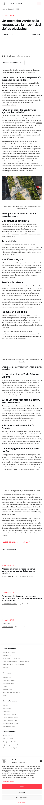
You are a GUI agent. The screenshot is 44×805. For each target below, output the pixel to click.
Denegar (22, 792)
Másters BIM (7, 708)
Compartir (36, 35)
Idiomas (5, 667)
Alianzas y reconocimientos (11, 692)
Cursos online (7, 711)
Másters (5, 705)
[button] (41, 761)
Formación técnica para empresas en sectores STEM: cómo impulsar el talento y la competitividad (22, 598)
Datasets (6, 623)
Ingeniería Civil (7, 655)
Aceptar (22, 787)
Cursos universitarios (9, 714)
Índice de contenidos (12, 62)
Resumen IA (8, 35)
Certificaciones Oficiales (10, 717)
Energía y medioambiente (10, 742)
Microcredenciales (9, 726)
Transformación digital (10, 748)
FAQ (4, 695)
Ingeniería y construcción (10, 745)
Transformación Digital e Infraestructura (16, 661)
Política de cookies (20, 802)
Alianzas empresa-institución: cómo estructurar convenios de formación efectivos (18, 571)
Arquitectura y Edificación (11, 658)
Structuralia (7, 677)
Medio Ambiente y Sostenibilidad (13, 664)
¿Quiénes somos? (8, 683)
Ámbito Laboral (7, 736)
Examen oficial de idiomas (10, 723)
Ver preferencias (22, 798)
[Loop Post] (22, 558)
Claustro (5, 686)
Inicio (3, 9)
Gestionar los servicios (8, 781)
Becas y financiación (9, 680)
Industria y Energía (9, 652)
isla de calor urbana (8, 275)
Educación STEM (13, 9)
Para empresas (7, 689)
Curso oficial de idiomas (10, 720)
